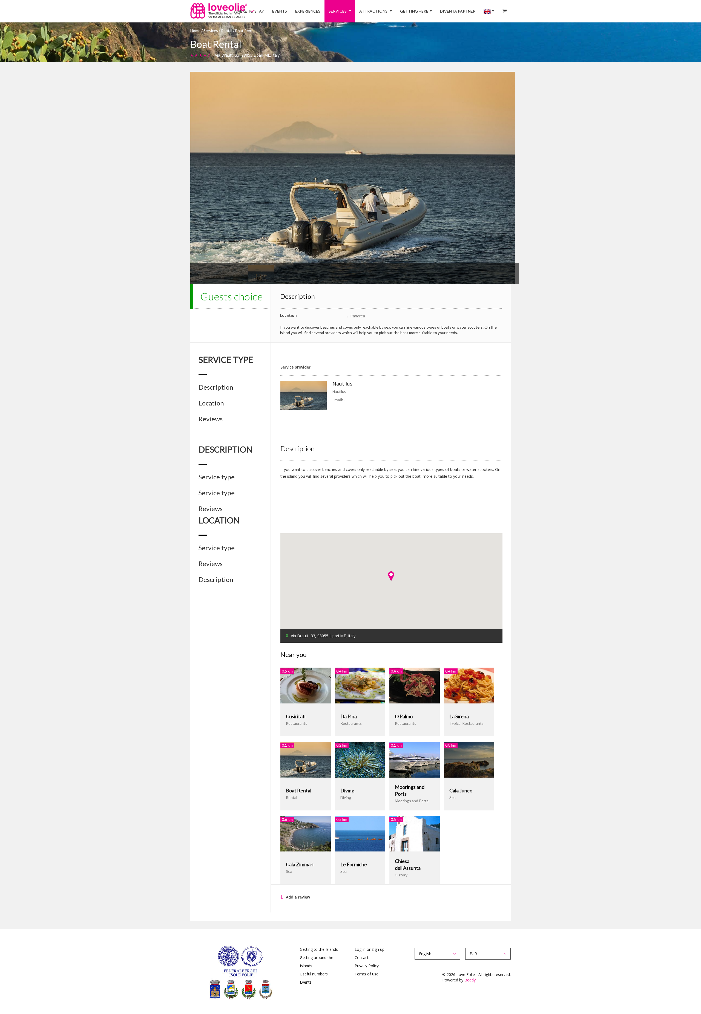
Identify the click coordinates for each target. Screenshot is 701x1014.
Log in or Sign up (369, 949)
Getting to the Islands (319, 949)
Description (216, 387)
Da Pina (348, 716)
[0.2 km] (360, 759)
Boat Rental (298, 790)
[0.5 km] (305, 685)
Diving (347, 790)
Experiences (332, 11)
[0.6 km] (305, 833)
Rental (227, 30)
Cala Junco (460, 790)
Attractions (391, 11)
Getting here (427, 11)
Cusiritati (296, 716)
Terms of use (366, 974)
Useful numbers (314, 974)
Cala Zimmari (300, 864)
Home (195, 30)
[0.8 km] (469, 759)
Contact (362, 957)
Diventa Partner (467, 11)
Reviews (211, 419)
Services (359, 11)
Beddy (470, 980)
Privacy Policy (367, 965)
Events (308, 11)
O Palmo (404, 716)
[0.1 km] (305, 759)
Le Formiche (353, 864)
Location (211, 403)
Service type (217, 477)
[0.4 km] (360, 685)
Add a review (298, 897)
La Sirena (459, 716)
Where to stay (281, 11)
